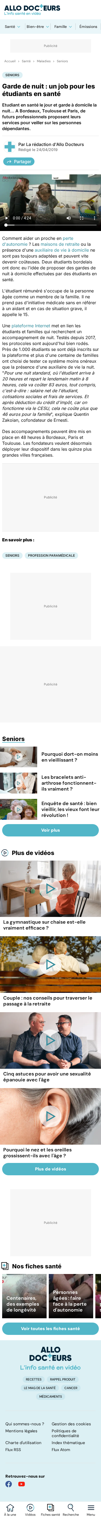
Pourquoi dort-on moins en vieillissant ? (69, 757)
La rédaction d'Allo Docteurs (55, 144)
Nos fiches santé (36, 1266)
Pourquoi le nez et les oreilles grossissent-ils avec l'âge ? (37, 1153)
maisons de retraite (60, 244)
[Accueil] (50, 1358)
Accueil (10, 61)
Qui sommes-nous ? (24, 1424)
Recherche (71, 1514)
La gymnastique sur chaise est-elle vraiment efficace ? (44, 925)
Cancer (70, 1388)
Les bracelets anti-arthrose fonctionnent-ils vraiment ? (68, 783)
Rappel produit (62, 1379)
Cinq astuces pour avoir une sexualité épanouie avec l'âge (47, 1077)
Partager (22, 161)
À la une (10, 1514)
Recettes (33, 1379)
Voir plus (50, 830)
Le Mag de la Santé (40, 1388)
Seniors (62, 61)
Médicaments (50, 1396)
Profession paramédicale (51, 555)
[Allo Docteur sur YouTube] (21, 1484)
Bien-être (35, 26)
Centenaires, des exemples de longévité (22, 1304)
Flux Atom (61, 1449)
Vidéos (30, 1514)
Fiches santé (50, 1514)
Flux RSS (13, 1449)
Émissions (88, 26)
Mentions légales (21, 1431)
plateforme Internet (31, 325)
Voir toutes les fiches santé (50, 1328)
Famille (60, 26)
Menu (91, 1514)
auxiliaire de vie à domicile (62, 250)
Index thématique (68, 1442)
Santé (10, 26)
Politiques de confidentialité (65, 1433)
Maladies (44, 61)
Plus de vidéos (33, 852)
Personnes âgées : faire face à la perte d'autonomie (70, 1301)
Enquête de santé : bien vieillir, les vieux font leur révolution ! (70, 809)
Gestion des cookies (71, 1424)
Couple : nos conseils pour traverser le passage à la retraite (47, 1001)
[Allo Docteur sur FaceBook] (8, 1484)
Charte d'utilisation (23, 1442)
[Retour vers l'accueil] (50, 9)
